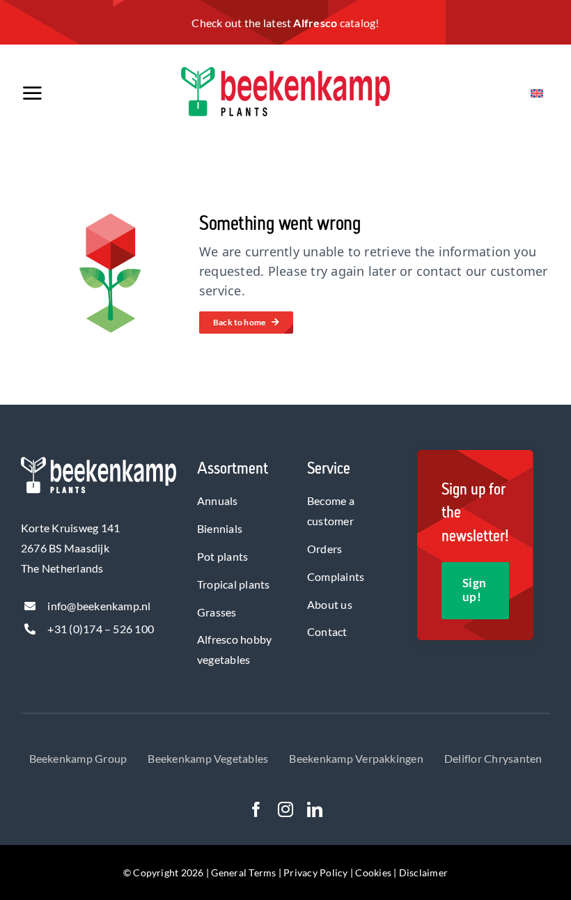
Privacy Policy (315, 872)
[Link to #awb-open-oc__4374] (67, 93)
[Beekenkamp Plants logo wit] (98, 462)
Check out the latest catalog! (285, 22)
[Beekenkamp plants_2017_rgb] (285, 72)
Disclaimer (423, 872)
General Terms (243, 872)
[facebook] (256, 809)
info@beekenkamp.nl (98, 605)
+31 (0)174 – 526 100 (100, 628)
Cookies (373, 872)
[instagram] (285, 809)
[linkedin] (314, 809)
